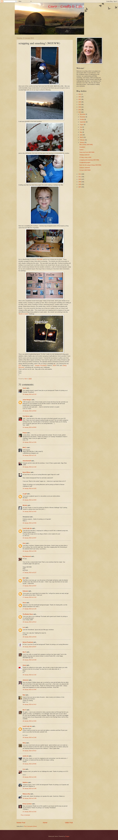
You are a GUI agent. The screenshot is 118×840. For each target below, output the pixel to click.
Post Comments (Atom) (30, 826)
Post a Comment (25, 815)
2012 (79, 174)
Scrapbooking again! (84, 162)
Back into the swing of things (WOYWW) (90, 165)
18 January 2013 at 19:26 (29, 721)
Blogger (67, 836)
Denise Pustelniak (28, 642)
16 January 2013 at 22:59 (29, 551)
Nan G (24, 652)
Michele (25, 505)
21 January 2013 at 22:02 (29, 811)
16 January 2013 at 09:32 (29, 411)
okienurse (25, 680)
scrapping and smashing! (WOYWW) (89, 160)
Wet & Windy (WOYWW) (86, 144)
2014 (79, 109)
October (82, 119)
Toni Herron (26, 416)
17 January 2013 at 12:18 (29, 597)
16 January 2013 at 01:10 (29, 394)
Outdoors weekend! (84, 167)
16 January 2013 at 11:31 (29, 455)
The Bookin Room (28, 614)
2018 (79, 107)
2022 (79, 96)
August (82, 124)
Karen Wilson (26, 472)
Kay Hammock (27, 556)
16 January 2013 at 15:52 (29, 488)
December (83, 114)
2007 (79, 187)
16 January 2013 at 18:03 (29, 500)
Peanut (25, 432)
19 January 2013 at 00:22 (29, 750)
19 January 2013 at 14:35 (29, 777)
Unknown (25, 591)
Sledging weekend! (84, 154)
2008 (79, 184)
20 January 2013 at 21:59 (29, 798)
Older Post (69, 823)
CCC (20, 365)
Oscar (24, 602)
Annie (24, 665)
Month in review (23, 314)
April (24, 578)
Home (45, 823)
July (81, 127)
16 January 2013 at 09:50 (29, 427)
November (83, 117)
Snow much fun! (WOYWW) (86, 152)
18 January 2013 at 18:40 (29, 689)
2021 (79, 99)
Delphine (25, 782)
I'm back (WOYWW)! (85, 170)
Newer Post (21, 823)
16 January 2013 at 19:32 (29, 511)
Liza (24, 769)
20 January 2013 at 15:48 (29, 788)
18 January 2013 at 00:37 (29, 646)
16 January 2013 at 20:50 (29, 523)
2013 (79, 112)
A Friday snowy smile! (85, 157)
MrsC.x (25, 447)
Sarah (24, 388)
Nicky (24, 743)
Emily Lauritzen (27, 803)
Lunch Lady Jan (27, 528)
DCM (54, 365)
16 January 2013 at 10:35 (29, 442)
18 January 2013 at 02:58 (29, 660)
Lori (24, 627)
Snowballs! (82, 147)
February (82, 140)
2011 (79, 176)
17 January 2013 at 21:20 (29, 609)
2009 (79, 181)
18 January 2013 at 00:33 (29, 637)
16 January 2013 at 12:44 (29, 467)
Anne (24, 543)
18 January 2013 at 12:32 (29, 674)
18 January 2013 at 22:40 (29, 737)
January (82, 142)
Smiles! (81, 149)
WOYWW (39, 259)
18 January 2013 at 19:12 (29, 704)
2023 (79, 94)
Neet (24, 695)
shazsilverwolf (27, 460)
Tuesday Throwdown (41, 365)
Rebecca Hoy (26, 794)
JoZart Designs (27, 399)
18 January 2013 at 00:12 (29, 622)
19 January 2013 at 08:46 (29, 764)
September (83, 122)
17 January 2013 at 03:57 (29, 585)
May (81, 132)
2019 (79, 104)
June (81, 129)
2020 (79, 102)
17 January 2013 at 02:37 (29, 572)
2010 (79, 179)
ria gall (25, 493)
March (82, 137)
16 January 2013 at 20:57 (29, 538)
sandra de (25, 756)
